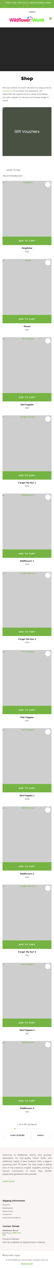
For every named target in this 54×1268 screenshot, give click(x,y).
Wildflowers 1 (27, 561)
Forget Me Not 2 (27, 639)
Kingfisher (27, 248)
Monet (27, 326)
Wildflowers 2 (27, 873)
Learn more (8, 1181)
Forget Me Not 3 (27, 951)
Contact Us (7, 1214)
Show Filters (13, 170)
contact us (8, 90)
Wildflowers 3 (27, 1108)
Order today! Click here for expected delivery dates (28, 2)
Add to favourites (48, 184)
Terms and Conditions (11, 1218)
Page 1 (40, 1135)
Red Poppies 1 (27, 795)
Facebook (16, 12)
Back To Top (27, 1264)
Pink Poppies (27, 717)
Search (32, 12)
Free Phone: (11, 1234)
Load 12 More (17, 1135)
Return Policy (8, 1211)
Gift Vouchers (27, 131)
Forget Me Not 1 (27, 482)
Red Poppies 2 (27, 1030)
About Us (6, 1205)
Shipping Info (8, 1208)
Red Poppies (27, 404)
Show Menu (4, 19)
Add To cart (27, 240)
